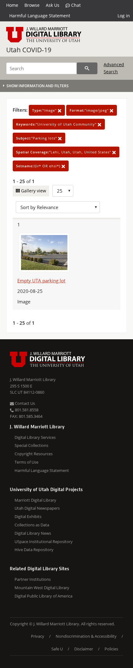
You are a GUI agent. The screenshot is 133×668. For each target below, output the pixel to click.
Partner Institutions (33, 579)
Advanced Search (114, 68)
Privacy (37, 636)
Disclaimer (83, 649)
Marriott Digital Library (35, 500)
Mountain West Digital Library (42, 587)
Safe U (57, 649)
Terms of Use (26, 462)
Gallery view (33, 191)
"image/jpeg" (90, 110)
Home (12, 5)
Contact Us (24, 403)
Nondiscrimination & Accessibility (86, 636)
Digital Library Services (35, 437)
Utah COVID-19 (28, 49)
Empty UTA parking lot (41, 280)
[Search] (87, 68)
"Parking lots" (37, 138)
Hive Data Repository (34, 549)
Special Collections (31, 445)
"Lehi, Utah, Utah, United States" (64, 152)
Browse (32, 5)
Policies (111, 649)
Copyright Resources (34, 453)
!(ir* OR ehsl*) (39, 166)
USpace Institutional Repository (44, 541)
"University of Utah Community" (57, 124)
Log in (124, 16)
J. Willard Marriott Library (33, 379)
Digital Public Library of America (43, 596)
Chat (75, 5)
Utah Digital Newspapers (37, 508)
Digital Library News (33, 533)
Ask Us (52, 5)
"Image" (45, 110)
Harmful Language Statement (39, 16)
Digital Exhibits (28, 516)
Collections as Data (32, 525)
